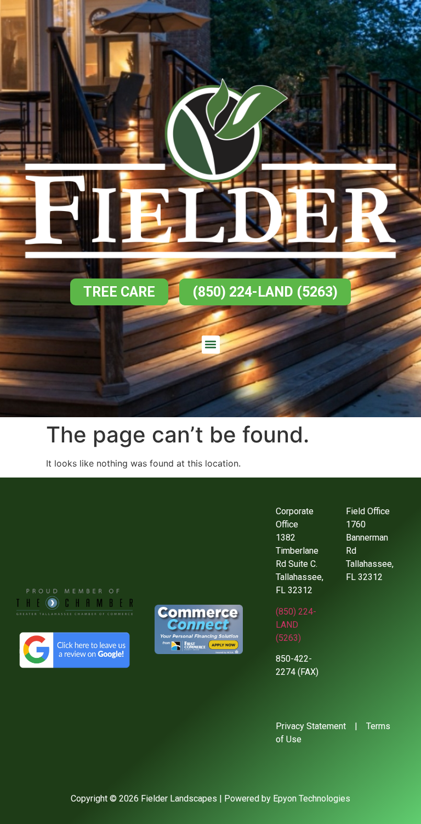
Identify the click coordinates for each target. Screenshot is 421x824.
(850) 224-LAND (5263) (296, 624)
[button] (211, 345)
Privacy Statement (311, 726)
